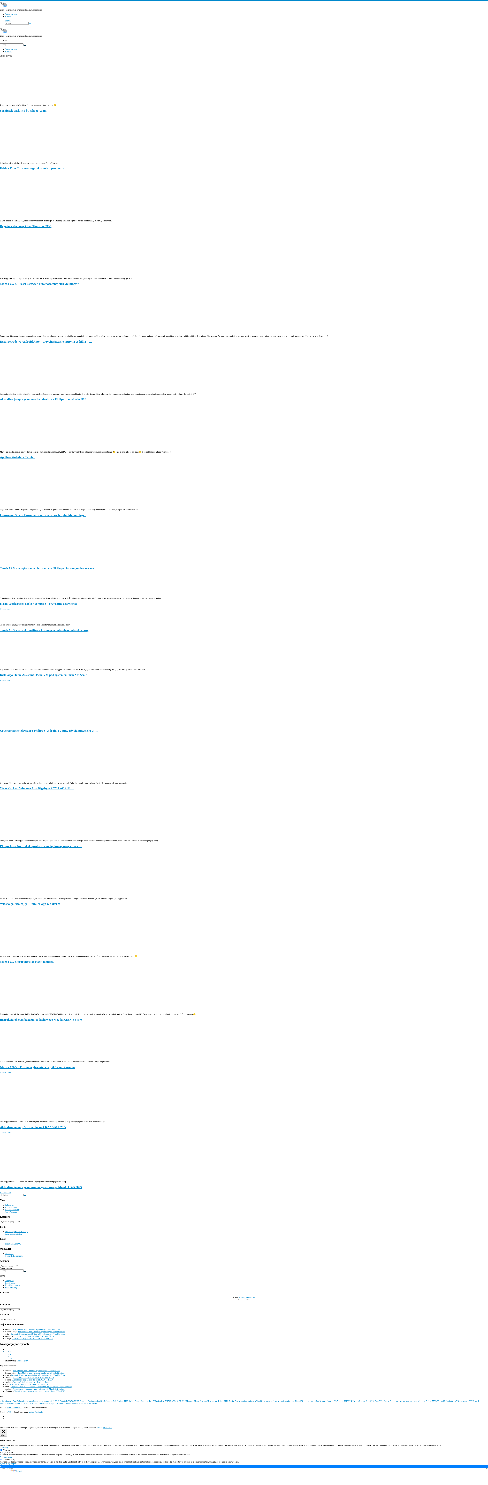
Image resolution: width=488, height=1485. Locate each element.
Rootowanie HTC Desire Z (468, 1401)
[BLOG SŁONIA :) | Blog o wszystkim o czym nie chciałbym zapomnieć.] (4, 7)
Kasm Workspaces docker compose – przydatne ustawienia (38, 603)
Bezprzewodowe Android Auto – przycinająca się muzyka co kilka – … (46, 341)
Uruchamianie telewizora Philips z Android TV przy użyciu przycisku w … (49, 730)
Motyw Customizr (36, 1412)
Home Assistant (200, 1401)
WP (9, 1412)
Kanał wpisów (11, 1207)
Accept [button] (99, 1427)
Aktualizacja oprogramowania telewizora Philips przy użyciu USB (43, 399)
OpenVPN (369, 1401)
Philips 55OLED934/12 (435, 1401)
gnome (191, 1401)
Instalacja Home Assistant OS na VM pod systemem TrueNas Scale (43, 675)
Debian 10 (108, 1401)
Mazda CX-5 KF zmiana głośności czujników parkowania (37, 1067)
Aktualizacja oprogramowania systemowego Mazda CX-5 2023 (41, 1187)
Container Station (87, 1401)
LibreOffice (299, 1401)
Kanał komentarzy (12, 1210)
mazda (324, 1401)
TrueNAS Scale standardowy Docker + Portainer (32, 1382)
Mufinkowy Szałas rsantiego (16, 1232)
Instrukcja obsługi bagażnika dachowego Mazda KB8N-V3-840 (41, 1019)
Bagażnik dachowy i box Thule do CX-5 (25, 226)
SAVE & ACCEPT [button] (8, 1464)
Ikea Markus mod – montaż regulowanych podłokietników (36, 1329)
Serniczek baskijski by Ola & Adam (23, 110)
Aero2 (15, 1401)
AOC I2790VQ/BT (61, 1401)
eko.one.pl (9, 1254)
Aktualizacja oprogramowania (40, 1401)
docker (131, 1401)
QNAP (454, 1401)
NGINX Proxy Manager (355, 1401)
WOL (86, 1403)
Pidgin (448, 1401)
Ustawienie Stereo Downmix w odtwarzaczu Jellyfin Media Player (43, 515)
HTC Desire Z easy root (234, 1401)
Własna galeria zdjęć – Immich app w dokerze (30, 903)
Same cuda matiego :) (13, 1234)
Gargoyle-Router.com (13, 1256)
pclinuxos (421, 1401)
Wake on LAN (77, 1403)
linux (307, 1401)
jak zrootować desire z (270, 1401)
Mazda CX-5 (332, 1401)
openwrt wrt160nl (410, 1401)
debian (101, 1401)
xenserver (93, 1403)
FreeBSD (153, 1401)
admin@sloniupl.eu (247, 1297)
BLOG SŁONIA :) (14, 1408)
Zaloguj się (9, 1205)
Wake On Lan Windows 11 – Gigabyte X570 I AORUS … (37, 788)
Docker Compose (142, 1401)
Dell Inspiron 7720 (120, 1401)
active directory (6, 1401)
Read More (107, 1427)
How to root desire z (215, 1401)
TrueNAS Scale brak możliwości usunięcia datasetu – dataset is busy (44, 630)
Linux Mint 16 (315, 1401)
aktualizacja (23, 1401)
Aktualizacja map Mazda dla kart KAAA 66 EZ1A (33, 1127)
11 (11, 1358)
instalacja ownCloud (252, 1401)
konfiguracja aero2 (287, 1401)
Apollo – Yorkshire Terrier (17, 457)
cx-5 (96, 1401)
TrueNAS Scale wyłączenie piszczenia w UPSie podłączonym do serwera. (47, 568)
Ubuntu (68, 1403)
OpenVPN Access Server (385, 1401)
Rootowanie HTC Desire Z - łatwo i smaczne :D (19, 1403)
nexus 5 (342, 1401)
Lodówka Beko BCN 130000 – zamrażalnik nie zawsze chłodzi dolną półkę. (41, 1387)
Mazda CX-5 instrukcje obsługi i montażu (27, 961)
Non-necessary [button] (6, 1457)
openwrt (399, 1401)
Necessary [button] (4, 1448)
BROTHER (74, 1401)
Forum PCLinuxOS (13, 1244)
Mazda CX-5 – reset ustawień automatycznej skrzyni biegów (39, 283)
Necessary (7, 1450)
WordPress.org (11, 1212)
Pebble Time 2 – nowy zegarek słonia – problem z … (34, 168)
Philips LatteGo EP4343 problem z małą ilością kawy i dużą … (41, 846)
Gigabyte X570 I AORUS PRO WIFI (172, 1401)
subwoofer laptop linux (49, 1403)
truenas (61, 1403)
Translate (18, 1471)
